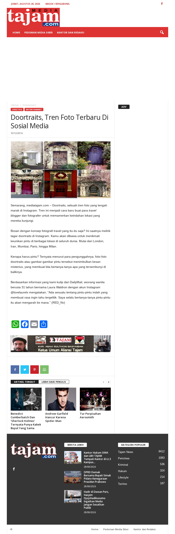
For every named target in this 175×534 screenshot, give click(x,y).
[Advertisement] (87, 69)
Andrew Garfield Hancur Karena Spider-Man (56, 417)
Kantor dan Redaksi (70, 32)
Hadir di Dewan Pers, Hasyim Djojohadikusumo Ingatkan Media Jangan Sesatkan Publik (96, 500)
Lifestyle (15, 105)
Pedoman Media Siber (38, 32)
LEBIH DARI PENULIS (54, 381)
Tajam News (125, 452)
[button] (161, 32)
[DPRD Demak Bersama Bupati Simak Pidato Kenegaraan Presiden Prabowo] (72, 477)
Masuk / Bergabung (57, 3)
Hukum (122, 471)
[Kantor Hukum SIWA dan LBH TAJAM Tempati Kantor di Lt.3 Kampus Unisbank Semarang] (72, 457)
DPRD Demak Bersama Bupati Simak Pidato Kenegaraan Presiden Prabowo (97, 477)
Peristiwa (123, 458)
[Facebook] (14, 469)
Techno (122, 483)
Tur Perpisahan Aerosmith (90, 415)
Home (16, 32)
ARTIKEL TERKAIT (24, 381)
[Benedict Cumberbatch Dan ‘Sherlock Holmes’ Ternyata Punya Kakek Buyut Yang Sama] (26, 399)
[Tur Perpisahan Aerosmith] (95, 399)
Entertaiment (34, 109)
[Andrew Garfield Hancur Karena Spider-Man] (60, 399)
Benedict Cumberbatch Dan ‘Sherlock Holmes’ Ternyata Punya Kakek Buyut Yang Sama (26, 421)
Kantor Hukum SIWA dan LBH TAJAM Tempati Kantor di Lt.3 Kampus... (97, 457)
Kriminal (123, 464)
